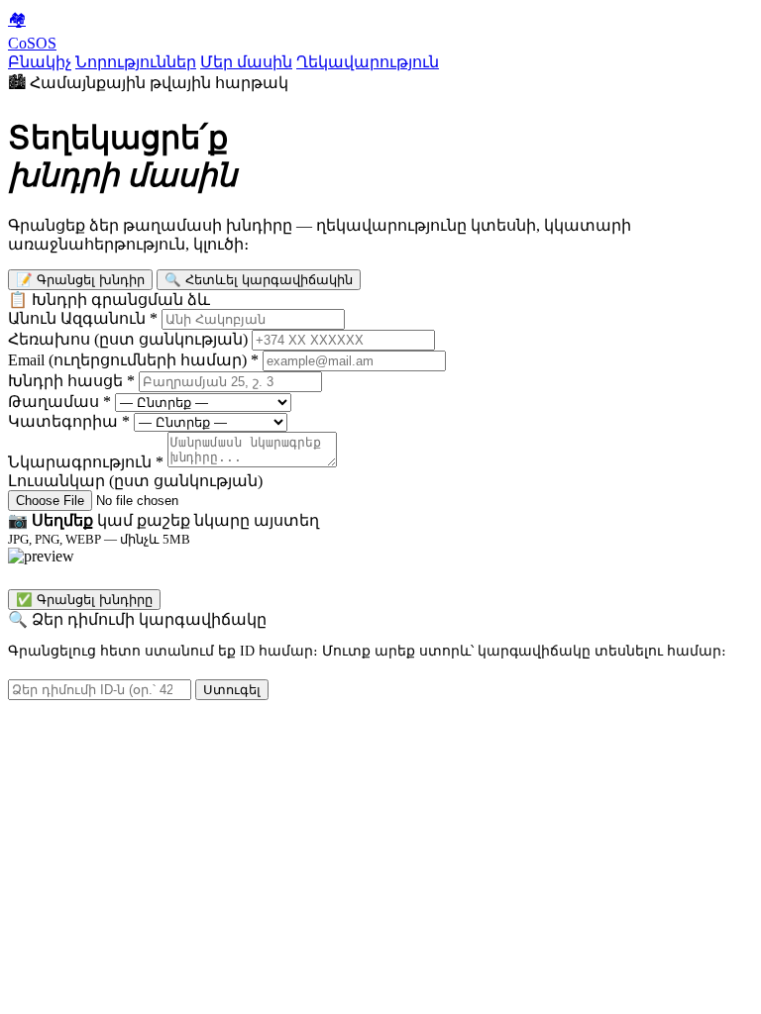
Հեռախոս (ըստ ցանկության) (128, 339)
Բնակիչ (39, 61)
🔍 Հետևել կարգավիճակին (258, 279)
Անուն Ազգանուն (83, 318)
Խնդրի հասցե (71, 380)
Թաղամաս (59, 401)
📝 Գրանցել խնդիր (80, 279)
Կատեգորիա (69, 421)
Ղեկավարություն (367, 61)
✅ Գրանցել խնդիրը (84, 599)
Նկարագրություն (85, 462)
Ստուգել (232, 689)
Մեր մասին (246, 61)
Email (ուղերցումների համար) (133, 360)
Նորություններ (135, 61)
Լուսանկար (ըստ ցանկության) (135, 480)
